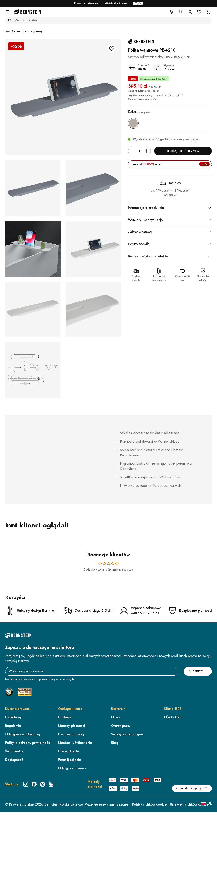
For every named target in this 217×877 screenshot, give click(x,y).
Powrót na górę (188, 788)
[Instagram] (25, 784)
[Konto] (189, 11)
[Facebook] (34, 784)
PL (210, 803)
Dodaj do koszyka (183, 151)
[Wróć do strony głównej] (27, 12)
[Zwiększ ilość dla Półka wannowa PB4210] (146, 151)
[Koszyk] (208, 11)
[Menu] (210, 831)
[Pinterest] (42, 784)
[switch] (203, 860)
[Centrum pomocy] (180, 11)
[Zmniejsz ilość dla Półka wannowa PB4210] (132, 151)
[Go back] (7, 31)
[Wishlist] (199, 11)
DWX (137, 3)
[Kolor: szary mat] (133, 123)
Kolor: (139, 111)
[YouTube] (51, 784)
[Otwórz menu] (7, 11)
